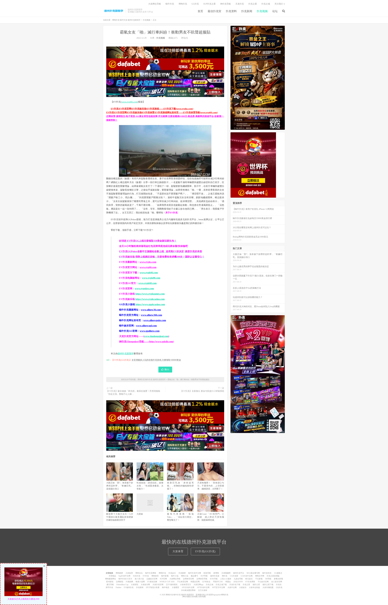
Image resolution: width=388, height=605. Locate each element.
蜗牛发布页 (266, 573)
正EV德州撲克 (171, 584)
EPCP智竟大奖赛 (152, 587)
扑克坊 (278, 584)
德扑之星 (256, 584)
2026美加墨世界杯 (188, 590)
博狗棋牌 (119, 573)
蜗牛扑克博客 (150, 573)
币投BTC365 (218, 582)
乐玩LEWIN (238, 582)
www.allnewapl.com (146, 325)
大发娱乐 (242, 587)
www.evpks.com (148, 262)
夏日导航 (110, 584)
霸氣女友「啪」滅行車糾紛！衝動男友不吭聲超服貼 (165, 32)
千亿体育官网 (182, 582)
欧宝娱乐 (249, 579)
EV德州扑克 (129, 587)
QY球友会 (206, 582)
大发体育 (177, 551)
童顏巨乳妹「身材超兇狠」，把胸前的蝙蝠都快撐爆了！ (180, 486)
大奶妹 (140, 514)
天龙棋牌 (182, 573)
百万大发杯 (202, 590)
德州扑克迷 (214, 576)
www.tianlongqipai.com (156, 336)
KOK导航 (214, 579)
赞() (166, 369)
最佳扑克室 (214, 11)
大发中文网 (232, 587)
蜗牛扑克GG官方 (125, 579)
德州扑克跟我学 (126, 353)
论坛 (275, 11)
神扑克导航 (225, 4)
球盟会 (228, 582)
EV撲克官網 (152, 582)
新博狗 (216, 573)
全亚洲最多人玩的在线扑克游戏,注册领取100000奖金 (156, 360)
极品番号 (194, 576)
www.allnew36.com (151, 309)
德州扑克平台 (238, 573)
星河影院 (109, 582)
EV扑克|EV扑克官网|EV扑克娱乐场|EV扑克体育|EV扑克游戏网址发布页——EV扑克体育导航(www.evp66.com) (162, 112)
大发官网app (198, 584)
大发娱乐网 (145, 584)
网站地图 (186, 596)
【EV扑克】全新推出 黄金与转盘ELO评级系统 (202, 391)
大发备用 (129, 573)
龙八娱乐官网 (276, 582)
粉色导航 (207, 573)
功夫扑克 (136, 576)
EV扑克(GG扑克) (205, 551)
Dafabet (118, 587)
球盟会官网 (195, 582)
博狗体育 (155, 576)
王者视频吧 (226, 573)
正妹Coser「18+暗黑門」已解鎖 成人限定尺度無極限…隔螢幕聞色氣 (210, 517)
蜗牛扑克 (170, 4)
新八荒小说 (139, 579)
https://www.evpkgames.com (150, 293)
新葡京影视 (278, 579)
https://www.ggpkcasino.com (150, 304)
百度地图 (193, 596)
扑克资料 (231, 11)
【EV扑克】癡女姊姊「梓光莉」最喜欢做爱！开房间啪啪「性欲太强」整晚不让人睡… (133, 392)
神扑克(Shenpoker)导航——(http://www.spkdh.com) (146, 341)
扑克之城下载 (221, 584)
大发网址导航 (154, 4)
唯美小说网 (140, 582)
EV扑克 (146, 576)
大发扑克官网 (157, 584)
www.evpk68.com (147, 283)
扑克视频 (262, 11)
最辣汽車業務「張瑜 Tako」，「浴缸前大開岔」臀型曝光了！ (180, 517)
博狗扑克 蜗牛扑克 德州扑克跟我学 (113, 10)
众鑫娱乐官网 (151, 579)
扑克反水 (172, 573)
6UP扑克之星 (209, 4)
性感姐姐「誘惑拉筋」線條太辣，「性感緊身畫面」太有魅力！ (150, 486)
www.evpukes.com (144, 288)
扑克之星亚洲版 (273, 576)
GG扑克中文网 (247, 576)
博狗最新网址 (110, 579)
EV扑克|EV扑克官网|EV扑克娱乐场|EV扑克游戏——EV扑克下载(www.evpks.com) (152, 108)
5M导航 (268, 579)
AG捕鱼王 (278, 573)
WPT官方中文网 (218, 587)
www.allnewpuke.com (154, 320)
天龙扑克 (239, 4)
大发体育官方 (185, 584)
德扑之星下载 (268, 584)
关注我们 (278, 4)
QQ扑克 (279, 587)
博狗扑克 (183, 4)
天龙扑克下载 (234, 584)
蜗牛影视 (165, 576)
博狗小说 (184, 576)
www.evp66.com (129, 102)
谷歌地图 (202, 596)
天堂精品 (112, 576)
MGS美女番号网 (253, 573)
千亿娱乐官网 (263, 582)
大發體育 (175, 587)
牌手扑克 (109, 587)
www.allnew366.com (151, 315)
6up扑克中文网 (124, 576)
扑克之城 (265, 4)
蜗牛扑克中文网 (194, 573)
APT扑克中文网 (203, 587)
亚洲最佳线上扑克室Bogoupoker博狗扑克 (211, 595)
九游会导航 (238, 579)
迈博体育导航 (201, 579)
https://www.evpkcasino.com (150, 299)
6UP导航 (204, 576)
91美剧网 (129, 582)
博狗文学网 (259, 576)
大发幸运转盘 (254, 587)
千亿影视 (259, 579)
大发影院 (134, 584)
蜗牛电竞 (165, 587)
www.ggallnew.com (149, 331)
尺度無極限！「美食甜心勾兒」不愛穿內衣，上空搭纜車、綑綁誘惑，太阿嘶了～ (210, 486)
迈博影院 (119, 582)
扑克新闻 (246, 11)
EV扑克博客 (250, 582)
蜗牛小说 (174, 576)
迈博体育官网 (188, 579)
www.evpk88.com (151, 278)
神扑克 (224, 576)
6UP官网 (163, 579)
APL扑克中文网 (188, 587)
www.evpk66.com (149, 272)
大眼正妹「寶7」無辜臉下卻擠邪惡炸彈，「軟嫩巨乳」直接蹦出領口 (119, 486)
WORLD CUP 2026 (167, 582)
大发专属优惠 (268, 587)
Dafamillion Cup (122, 584)
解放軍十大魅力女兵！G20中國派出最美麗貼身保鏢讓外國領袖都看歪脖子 (119, 517)
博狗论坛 (139, 573)
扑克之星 (252, 4)
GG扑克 (195, 4)
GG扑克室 (234, 576)
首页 (200, 11)
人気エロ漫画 (225, 579)
